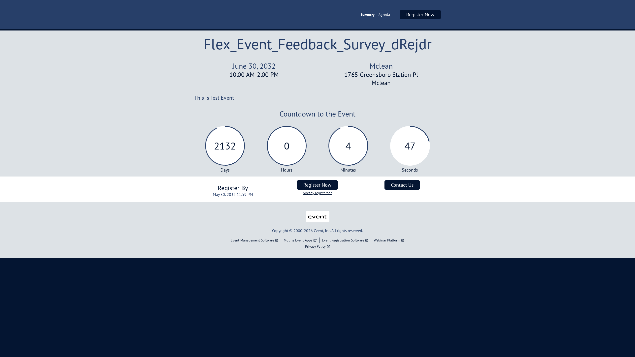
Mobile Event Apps (298, 240)
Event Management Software (252, 240)
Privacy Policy (315, 246)
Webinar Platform (387, 240)
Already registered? (317, 193)
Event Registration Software (343, 240)
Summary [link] (368, 14)
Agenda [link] (384, 14)
